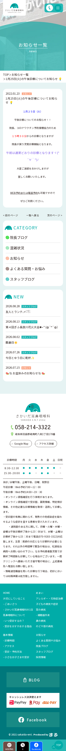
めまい (39, 593)
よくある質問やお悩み (48, 640)
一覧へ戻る (32, 215)
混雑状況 (17, 247)
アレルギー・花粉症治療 (49, 598)
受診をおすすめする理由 (18, 626)
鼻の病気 (41, 620)
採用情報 (41, 657)
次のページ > (54, 215)
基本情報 (8, 635)
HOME (6, 593)
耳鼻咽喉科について (14, 615)
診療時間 (9, 640)
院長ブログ (19, 237)
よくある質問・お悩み (27, 268)
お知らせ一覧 (20, 74)
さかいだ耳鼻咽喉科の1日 (19, 609)
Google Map (21, 443)
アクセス (9, 646)
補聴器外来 (43, 615)
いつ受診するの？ (14, 620)
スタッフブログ (22, 279)
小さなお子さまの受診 (17, 657)
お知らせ (17, 258)
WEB (24, 193)
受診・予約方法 (13, 651)
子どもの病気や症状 (47, 604)
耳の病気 (41, 609)
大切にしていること (14, 598)
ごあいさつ (11, 604)
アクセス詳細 (46, 443)
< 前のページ (10, 215)
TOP (6, 74)
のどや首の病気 (44, 626)
